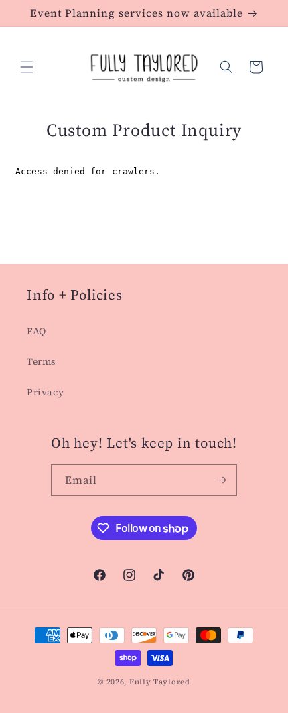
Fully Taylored (159, 682)
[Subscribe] (221, 480)
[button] (27, 67)
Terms (41, 361)
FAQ (36, 331)
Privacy (45, 392)
